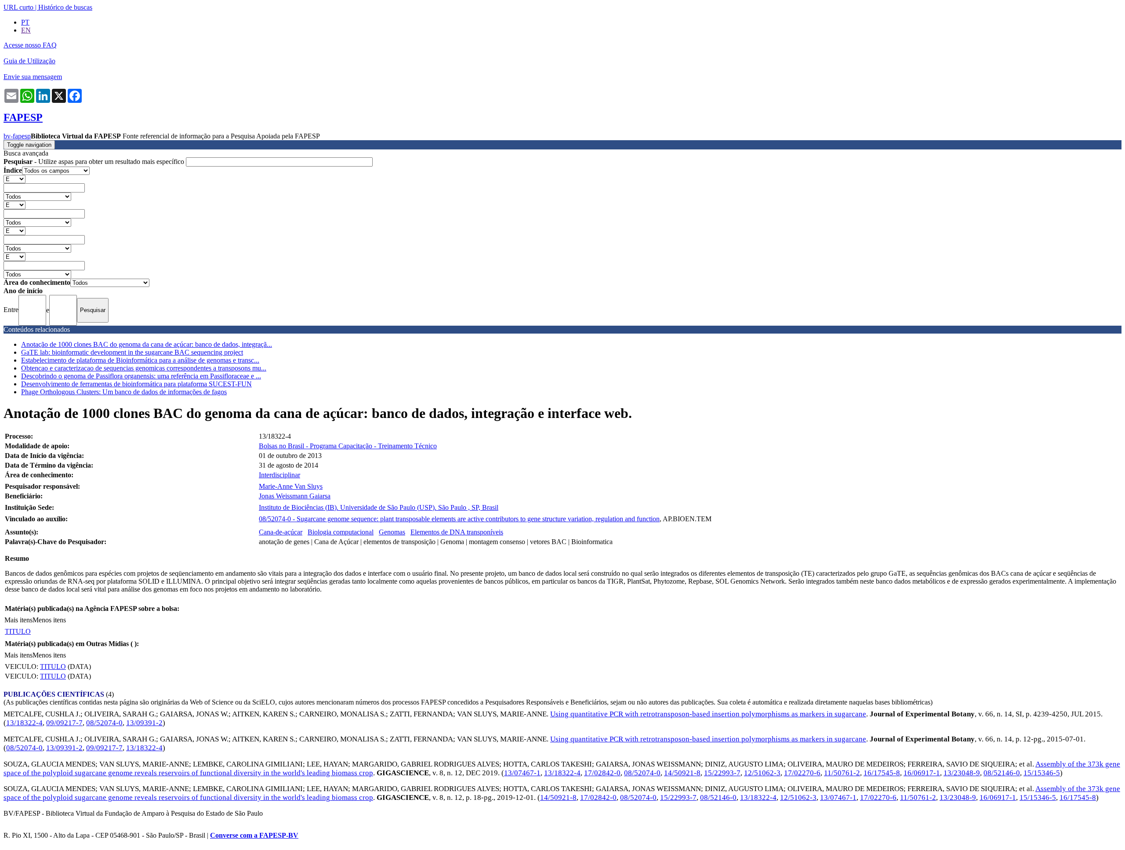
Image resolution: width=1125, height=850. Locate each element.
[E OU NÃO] (14, 178)
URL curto (18, 7)
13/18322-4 (24, 723)
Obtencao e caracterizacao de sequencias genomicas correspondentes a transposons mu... (143, 368)
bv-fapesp (17, 136)
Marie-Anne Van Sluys (291, 486)
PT (25, 22)
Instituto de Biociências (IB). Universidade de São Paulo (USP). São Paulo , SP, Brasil (378, 507)
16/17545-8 (882, 773)
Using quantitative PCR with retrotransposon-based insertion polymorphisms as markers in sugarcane (708, 714)
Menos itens (49, 620)
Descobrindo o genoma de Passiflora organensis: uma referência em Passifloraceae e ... (141, 376)
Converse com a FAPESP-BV (254, 835)
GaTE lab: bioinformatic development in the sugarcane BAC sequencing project (132, 352)
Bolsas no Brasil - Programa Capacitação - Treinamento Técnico (348, 446)
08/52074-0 (104, 723)
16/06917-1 (922, 773)
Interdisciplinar (279, 475)
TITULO (18, 631)
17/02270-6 (802, 773)
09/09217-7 (64, 723)
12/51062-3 (762, 773)
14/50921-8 (682, 773)
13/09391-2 (144, 723)
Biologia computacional (341, 532)
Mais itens (18, 620)
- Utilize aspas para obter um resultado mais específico (95, 161)
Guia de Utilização (29, 61)
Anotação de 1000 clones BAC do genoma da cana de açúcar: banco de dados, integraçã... (146, 344)
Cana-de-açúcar (280, 532)
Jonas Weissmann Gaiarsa (294, 496)
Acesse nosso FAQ (30, 45)
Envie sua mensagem (33, 76)
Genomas (392, 532)
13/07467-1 (522, 773)
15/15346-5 (1041, 773)
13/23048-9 (962, 773)
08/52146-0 (1001, 773)
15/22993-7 (722, 773)
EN (26, 30)
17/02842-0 (602, 773)
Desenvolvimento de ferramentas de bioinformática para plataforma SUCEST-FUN (136, 384)
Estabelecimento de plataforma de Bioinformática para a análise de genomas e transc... (140, 360)
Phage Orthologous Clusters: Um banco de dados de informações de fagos (124, 392)
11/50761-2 (842, 773)
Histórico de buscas (65, 7)
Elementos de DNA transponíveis (456, 532)
